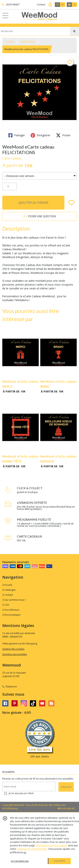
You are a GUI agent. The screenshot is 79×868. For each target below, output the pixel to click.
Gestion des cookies (13, 649)
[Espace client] (50, 4)
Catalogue (10, 589)
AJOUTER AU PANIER (33, 203)
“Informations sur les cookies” (51, 845)
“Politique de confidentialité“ (31, 849)
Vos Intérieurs (11, 609)
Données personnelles (14, 654)
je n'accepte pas (20, 861)
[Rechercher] (74, 31)
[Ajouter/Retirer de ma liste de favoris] (71, 202)
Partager (19, 135)
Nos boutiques (12, 614)
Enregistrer (43, 135)
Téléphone (11, 686)
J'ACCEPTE (59, 861)
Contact (41, 4)
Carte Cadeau (27, 41)
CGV (6, 604)
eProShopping (10, 808)
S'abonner (66, 787)
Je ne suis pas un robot (21, 793)
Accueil (10, 41)
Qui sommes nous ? (15, 599)
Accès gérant (67, 808)
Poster (66, 135)
